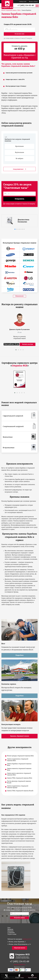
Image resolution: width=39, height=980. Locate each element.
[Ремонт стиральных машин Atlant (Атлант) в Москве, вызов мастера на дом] (28, 289)
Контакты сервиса (8, 684)
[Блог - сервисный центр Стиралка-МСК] (19, 630)
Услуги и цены (12, 934)
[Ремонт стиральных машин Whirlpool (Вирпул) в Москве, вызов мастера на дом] (10, 284)
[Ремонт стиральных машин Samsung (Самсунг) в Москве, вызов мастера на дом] (10, 255)
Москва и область (33, 1)
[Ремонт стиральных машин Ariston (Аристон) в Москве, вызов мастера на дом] (10, 278)
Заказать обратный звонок (19, 736)
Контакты (10, 931)
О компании (11, 932)
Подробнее (19, 655)
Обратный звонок (19, 948)
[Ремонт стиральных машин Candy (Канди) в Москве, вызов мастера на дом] (28, 266)
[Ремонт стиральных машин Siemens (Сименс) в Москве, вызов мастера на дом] (28, 260)
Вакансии (10, 929)
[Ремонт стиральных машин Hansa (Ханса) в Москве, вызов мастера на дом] (28, 272)
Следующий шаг (18, 169)
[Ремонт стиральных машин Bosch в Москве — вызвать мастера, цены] (10, 249)
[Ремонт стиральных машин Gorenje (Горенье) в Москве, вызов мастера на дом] (10, 260)
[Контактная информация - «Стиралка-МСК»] (19, 670)
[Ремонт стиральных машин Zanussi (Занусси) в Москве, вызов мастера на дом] (28, 255)
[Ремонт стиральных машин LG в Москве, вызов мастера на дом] (28, 278)
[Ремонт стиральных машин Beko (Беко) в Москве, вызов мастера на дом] (10, 289)
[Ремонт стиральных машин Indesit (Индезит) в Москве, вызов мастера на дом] (28, 249)
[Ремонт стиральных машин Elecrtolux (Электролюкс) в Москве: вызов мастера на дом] (10, 272)
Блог (3, 644)
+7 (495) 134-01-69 (25, 5)
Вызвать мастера (27, 344)
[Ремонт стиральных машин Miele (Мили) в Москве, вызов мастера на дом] (10, 266)
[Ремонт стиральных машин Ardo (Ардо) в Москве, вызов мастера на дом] (28, 284)
